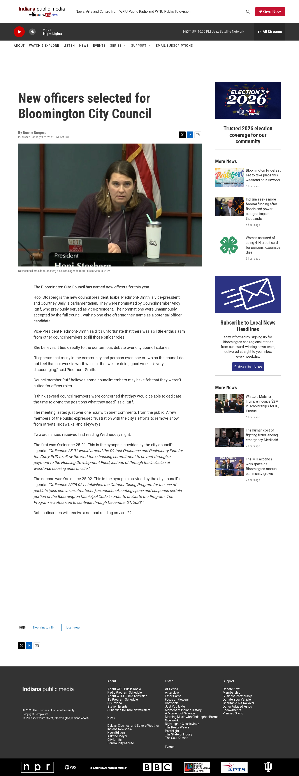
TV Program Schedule (122, 699)
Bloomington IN (43, 627)
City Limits (114, 739)
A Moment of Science (180, 713)
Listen (69, 45)
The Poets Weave (177, 727)
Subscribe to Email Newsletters (128, 710)
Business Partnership (237, 696)
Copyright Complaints (35, 714)
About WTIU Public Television (127, 696)
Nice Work (172, 720)
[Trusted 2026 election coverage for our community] (248, 100)
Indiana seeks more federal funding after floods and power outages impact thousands (261, 209)
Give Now (272, 11)
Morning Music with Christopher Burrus (191, 717)
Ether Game (173, 696)
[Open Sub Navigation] (125, 45)
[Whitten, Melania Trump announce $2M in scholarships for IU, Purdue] (229, 403)
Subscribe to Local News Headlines (247, 325)
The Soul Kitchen (176, 738)
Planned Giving (233, 713)
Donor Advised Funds (237, 706)
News (84, 45)
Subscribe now (248, 366)
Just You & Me (175, 706)
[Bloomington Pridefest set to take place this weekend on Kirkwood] (229, 177)
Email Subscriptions (174, 45)
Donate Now (231, 689)
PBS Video (114, 703)
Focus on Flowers (177, 699)
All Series (171, 689)
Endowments (232, 710)
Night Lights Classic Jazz (182, 724)
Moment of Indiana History (183, 710)
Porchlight (172, 731)
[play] (19, 31)
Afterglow (172, 692)
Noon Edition (116, 732)
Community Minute (120, 743)
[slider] (39, 31)
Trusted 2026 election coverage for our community (248, 135)
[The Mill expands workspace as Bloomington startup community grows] (229, 466)
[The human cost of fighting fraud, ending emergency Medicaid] (229, 437)
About (19, 45)
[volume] (32, 32)
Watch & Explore (44, 45)
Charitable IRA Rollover (238, 703)
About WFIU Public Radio (124, 689)
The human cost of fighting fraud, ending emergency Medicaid (262, 435)
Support (138, 45)
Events (99, 45)
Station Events (117, 706)
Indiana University (63, 710)
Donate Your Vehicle (237, 699)
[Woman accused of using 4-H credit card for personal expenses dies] (229, 245)
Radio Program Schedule (124, 692)
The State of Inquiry (178, 734)
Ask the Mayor (117, 736)
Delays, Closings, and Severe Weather (133, 725)
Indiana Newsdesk (119, 729)
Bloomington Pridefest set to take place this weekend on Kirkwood (263, 175)
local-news (73, 627)
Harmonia (172, 703)
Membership (231, 692)
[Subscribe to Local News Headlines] (248, 294)
